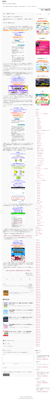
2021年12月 (38, 334)
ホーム (5, 13)
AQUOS (39, 183)
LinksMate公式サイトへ (43, 60)
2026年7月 (38, 244)
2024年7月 (38, 282)
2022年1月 (38, 332)
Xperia (38, 200)
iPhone (38, 190)
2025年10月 (38, 259)
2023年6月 (38, 304)
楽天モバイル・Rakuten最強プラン (43, 130)
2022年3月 (38, 329)
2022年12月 (38, 314)
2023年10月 (38, 297)
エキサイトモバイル (40, 158)
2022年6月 (38, 324)
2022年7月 (38, 322)
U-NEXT (39, 223)
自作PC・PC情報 (39, 233)
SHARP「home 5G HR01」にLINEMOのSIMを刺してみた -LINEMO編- (18, 270)
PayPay (13, 22)
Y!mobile (39, 128)
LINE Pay (39, 173)
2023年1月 (38, 312)
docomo (38, 118)
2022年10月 (38, 317)
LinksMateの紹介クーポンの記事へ (42, 71)
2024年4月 (38, 287)
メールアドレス (16, 363)
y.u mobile (39, 155)
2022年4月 (38, 327)
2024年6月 (38, 284)
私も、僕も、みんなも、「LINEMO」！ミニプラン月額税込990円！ (20, 331)
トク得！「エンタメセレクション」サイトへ (42, 78)
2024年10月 (38, 277)
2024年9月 (38, 279)
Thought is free (31, 398)
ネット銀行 (38, 203)
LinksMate (39, 145)
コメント (4, 354)
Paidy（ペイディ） (40, 175)
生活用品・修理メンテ (39, 230)
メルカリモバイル (40, 163)
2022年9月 (38, 319)
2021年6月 (38, 344)
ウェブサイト (5, 367)
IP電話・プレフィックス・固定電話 (42, 113)
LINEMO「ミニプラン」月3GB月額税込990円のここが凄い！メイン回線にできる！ (18, 235)
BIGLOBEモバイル (40, 133)
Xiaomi (38, 198)
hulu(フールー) (39, 218)
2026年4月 (38, 249)
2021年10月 (38, 337)
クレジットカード (40, 178)
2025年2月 (38, 272)
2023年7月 (38, 302)
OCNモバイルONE (40, 150)
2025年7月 (38, 264)
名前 (3, 363)
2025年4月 (38, 269)
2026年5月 (38, 247)
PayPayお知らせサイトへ (18, 37)
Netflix (38, 220)
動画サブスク (38, 208)
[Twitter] (6, 279)
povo (38, 123)
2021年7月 (38, 342)
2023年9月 (38, 299)
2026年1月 (38, 254)
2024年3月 (38, 289)
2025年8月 (38, 262)
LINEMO (13, 13)
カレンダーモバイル (40, 160)
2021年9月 (38, 339)
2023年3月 (38, 309)
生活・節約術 (38, 228)
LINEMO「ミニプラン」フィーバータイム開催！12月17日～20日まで (20, 317)
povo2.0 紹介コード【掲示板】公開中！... (42, 382)
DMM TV (38, 215)
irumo (38, 120)
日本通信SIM (39, 165)
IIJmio (38, 140)
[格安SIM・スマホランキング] (47, 9)
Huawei (38, 188)
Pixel (38, 195)
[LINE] (29, 279)
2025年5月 (38, 267)
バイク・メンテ (38, 205)
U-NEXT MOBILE (40, 153)
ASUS (38, 185)
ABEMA (38, 210)
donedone (39, 135)
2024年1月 (38, 292)
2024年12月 (38, 274)
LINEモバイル (39, 143)
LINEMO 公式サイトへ (18, 84)
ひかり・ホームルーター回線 (41, 180)
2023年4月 (38, 307)
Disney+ (38, 213)
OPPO (38, 193)
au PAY (38, 170)
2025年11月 (38, 257)
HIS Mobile (39, 138)
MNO (9, 13)
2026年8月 (38, 242)
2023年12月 (38, 294)
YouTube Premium (40, 225)
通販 (37, 235)
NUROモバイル (40, 148)
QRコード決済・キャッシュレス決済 (42, 168)
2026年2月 (38, 252)
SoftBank (39, 125)
